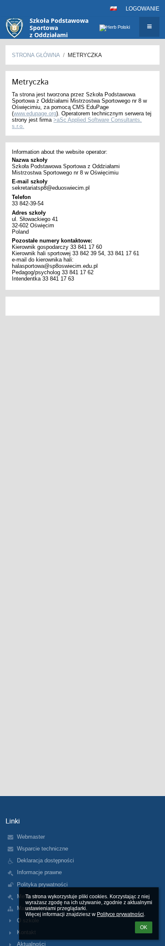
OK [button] (143, 927)
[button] (113, 8)
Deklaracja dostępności (45, 860)
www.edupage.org (35, 113)
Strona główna (36, 55)
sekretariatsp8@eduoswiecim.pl (51, 188)
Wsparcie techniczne (42, 848)
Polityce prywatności (120, 914)
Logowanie (143, 8)
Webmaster (31, 837)
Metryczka (85, 55)
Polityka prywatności (42, 884)
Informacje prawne (39, 872)
